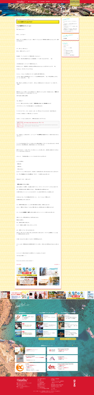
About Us (64, 1)
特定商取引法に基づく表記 (56, 386)
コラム (65, 49)
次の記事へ (56, 264)
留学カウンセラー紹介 (56, 382)
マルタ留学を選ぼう (33, 1)
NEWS (65, 46)
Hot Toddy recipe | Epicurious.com (31, 122)
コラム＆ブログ (59, 1)
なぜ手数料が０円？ (41, 383)
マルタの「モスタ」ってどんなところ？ (70, 22)
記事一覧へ (46, 339)
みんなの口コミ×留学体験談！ (69, 55)
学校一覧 (39, 380)
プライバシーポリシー (55, 387)
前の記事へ (19, 264)
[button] (2, 295)
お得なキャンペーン (41, 386)
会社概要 (53, 380)
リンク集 (53, 388)
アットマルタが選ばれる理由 (43, 388)
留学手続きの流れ (41, 384)
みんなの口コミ (40, 381)
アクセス (53, 383)
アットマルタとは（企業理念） (58, 381)
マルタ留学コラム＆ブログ (68, 52)
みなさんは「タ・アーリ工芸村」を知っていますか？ (70, 27)
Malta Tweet (66, 45)
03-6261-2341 (20, 383)
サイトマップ (53, 389)
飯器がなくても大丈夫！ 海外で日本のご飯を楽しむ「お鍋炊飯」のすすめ (70, 29)
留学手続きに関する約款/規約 (57, 384)
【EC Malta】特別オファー (69, 31)
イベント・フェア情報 (68, 47)
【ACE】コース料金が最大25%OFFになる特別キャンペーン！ (70, 24)
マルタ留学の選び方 (41, 378)
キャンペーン (53, 1)
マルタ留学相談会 (67, 53)
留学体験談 (48, 1)
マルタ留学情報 (41, 1)
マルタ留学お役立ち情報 (68, 50)
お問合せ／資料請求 (55, 378)
